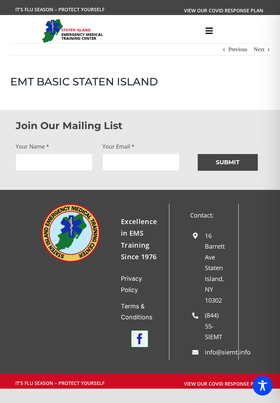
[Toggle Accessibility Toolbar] (262, 385)
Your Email (118, 146)
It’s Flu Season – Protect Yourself (59, 9)
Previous (237, 49)
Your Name (32, 146)
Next (259, 49)
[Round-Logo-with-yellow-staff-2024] (70, 206)
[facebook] (140, 339)
